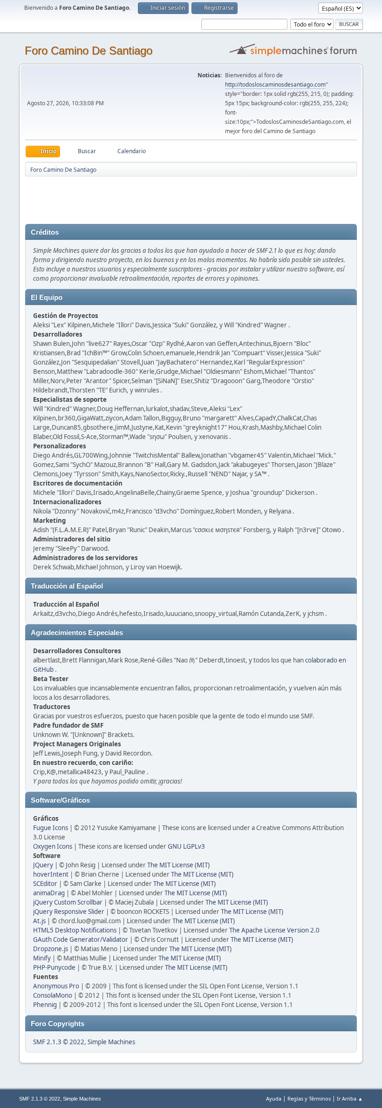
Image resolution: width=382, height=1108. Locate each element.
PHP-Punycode (54, 967)
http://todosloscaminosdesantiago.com (275, 84)
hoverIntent (50, 874)
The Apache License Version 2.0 (274, 930)
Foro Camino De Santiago (88, 50)
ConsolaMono (52, 995)
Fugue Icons (50, 828)
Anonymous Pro (56, 986)
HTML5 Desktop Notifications (74, 930)
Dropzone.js (50, 949)
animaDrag (49, 893)
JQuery (43, 865)
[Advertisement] (189, 198)
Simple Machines (111, 1042)
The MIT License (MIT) (178, 865)
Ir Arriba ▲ (350, 1098)
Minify (42, 958)
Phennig (45, 1004)
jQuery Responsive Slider (68, 911)
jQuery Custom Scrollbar (67, 902)
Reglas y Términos (309, 1098)
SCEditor (45, 883)
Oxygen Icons (52, 846)
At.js (39, 921)
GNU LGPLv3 (186, 846)
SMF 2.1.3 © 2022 (58, 1042)
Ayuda (273, 1098)
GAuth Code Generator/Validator (80, 939)
